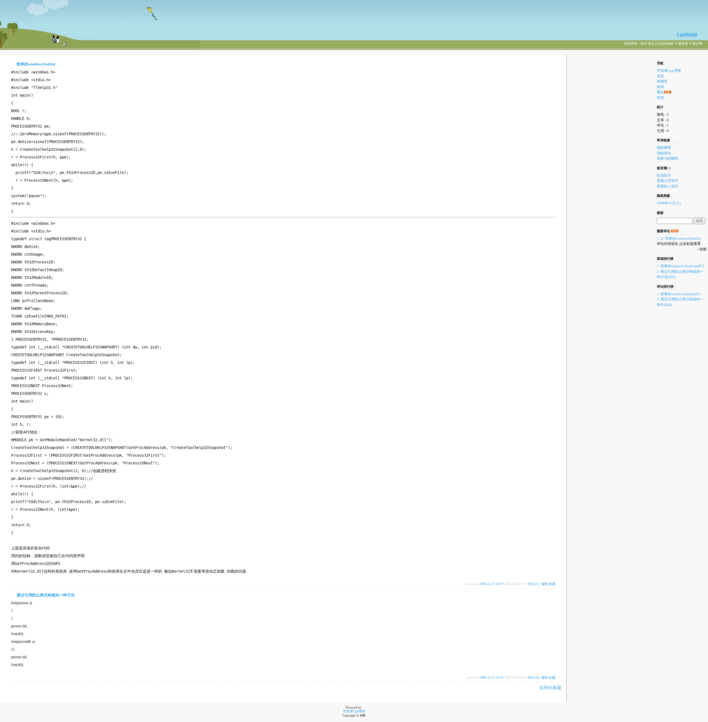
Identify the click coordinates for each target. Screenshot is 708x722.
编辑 (544, 584)
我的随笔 (664, 148)
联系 (660, 87)
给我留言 (664, 175)
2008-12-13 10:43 (491, 677)
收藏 (552, 584)
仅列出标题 (550, 687)
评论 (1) (533, 584)
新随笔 (662, 81)
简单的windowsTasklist (36, 64)
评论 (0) (533, 677)
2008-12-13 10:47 (491, 584)
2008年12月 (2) (669, 203)
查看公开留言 (667, 181)
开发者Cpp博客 (669, 70)
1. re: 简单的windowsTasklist (679, 238)
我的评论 (664, 153)
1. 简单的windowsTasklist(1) (678, 294)
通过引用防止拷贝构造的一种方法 (46, 595)
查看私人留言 (667, 186)
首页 (660, 76)
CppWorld (687, 34)
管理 (660, 98)
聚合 (660, 92)
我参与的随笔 (667, 158)
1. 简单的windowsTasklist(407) (680, 266)
